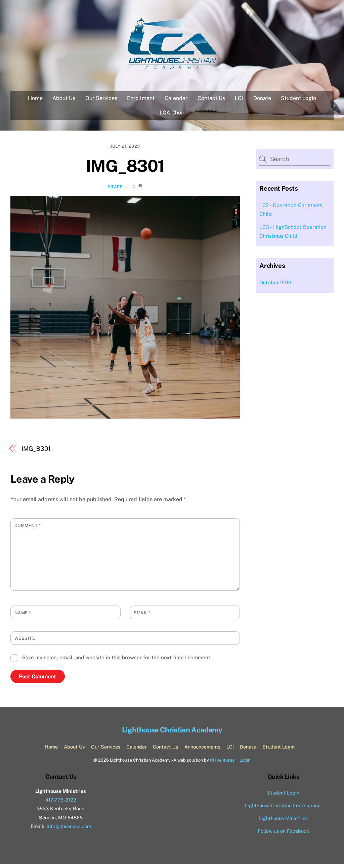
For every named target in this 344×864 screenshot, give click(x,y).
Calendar (176, 98)
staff (115, 186)
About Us (63, 98)
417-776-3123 (60, 800)
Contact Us (211, 98)
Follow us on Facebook (283, 831)
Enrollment (141, 98)
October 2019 (275, 282)
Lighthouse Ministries (283, 818)
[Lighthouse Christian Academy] (172, 67)
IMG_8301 (125, 166)
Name (22, 612)
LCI (239, 98)
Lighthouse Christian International (283, 805)
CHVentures (222, 760)
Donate (262, 98)
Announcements (202, 747)
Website (24, 638)
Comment (27, 525)
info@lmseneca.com (69, 826)
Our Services (101, 98)
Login (245, 760)
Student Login (298, 98)
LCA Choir (172, 112)
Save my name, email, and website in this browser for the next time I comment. (116, 657)
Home (35, 98)
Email (142, 612)
